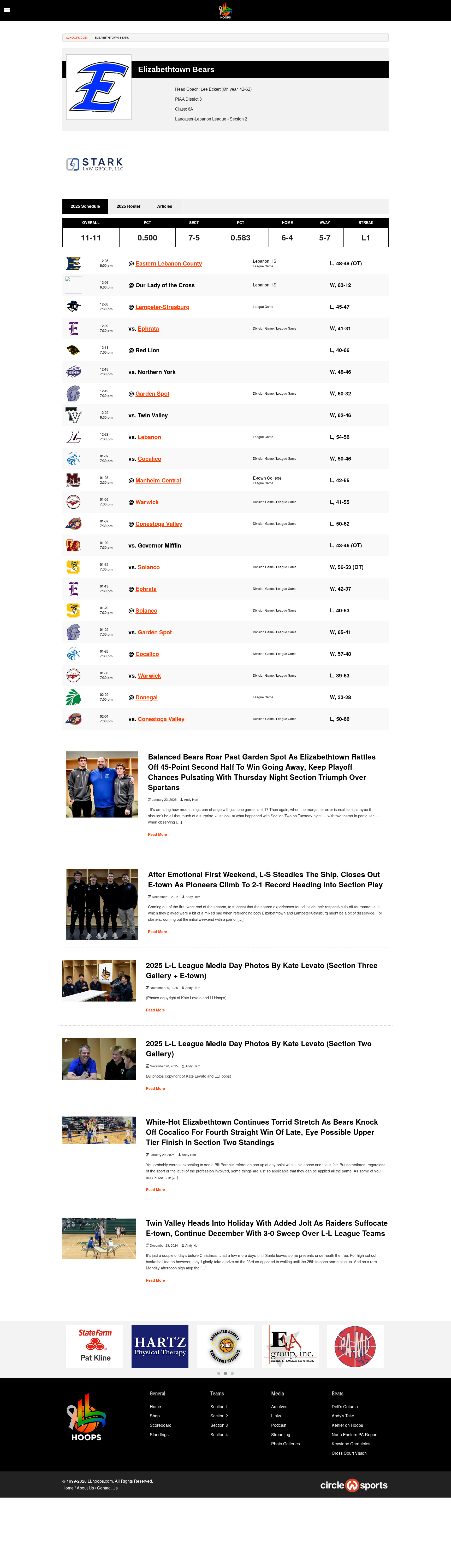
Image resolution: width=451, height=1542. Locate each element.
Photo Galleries (285, 1444)
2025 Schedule (85, 206)
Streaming (280, 1434)
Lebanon (149, 437)
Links (276, 1416)
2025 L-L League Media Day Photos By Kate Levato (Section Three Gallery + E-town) (262, 970)
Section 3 (219, 1425)
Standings (159, 1434)
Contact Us (107, 1488)
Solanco (149, 567)
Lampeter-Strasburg (162, 306)
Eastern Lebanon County (168, 263)
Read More (157, 834)
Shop (155, 1416)
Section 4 (219, 1434)
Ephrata (148, 328)
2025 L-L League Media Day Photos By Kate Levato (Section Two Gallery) (259, 1048)
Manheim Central (158, 480)
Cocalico (149, 458)
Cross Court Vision (349, 1453)
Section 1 (219, 1406)
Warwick (147, 502)
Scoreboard (160, 1425)
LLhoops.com (76, 37)
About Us (85, 1488)
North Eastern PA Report (354, 1434)
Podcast (278, 1425)
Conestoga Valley (158, 523)
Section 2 (219, 1416)
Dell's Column (345, 1406)
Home (155, 1406)
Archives (279, 1406)
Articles (164, 206)
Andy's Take (343, 1416)
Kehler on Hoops (347, 1425)
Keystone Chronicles (351, 1444)
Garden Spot (152, 393)
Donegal (146, 697)
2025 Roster (128, 206)
